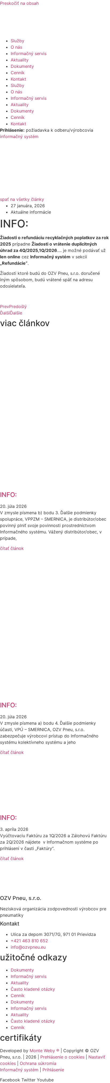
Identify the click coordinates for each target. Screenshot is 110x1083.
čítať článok (12, 548)
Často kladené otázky (33, 989)
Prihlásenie (53, 1069)
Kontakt (18, 79)
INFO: (8, 495)
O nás (16, 47)
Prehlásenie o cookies (62, 1057)
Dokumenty (22, 66)
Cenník (18, 72)
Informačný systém (19, 1069)
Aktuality (20, 60)
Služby (17, 40)
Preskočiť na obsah (19, 3)
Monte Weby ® (44, 1050)
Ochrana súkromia (38, 1063)
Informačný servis (28, 53)
